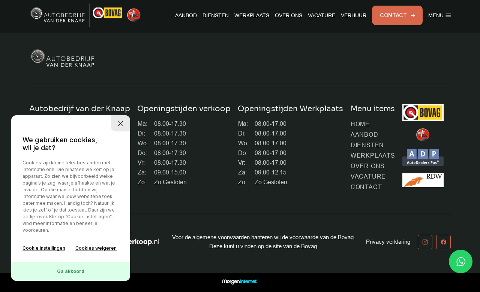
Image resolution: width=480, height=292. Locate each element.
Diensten (215, 15)
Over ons (288, 15)
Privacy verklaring (388, 241)
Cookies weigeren (96, 248)
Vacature (321, 15)
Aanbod (186, 15)
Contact (366, 187)
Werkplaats (251, 15)
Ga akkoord (70, 271)
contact (393, 15)
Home (360, 124)
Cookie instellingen (43, 248)
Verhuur (353, 15)
